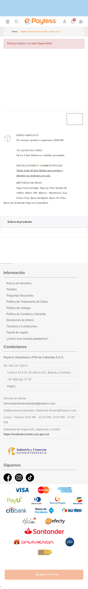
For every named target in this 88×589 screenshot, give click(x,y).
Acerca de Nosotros (18, 283)
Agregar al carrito (47, 574)
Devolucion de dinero (20, 320)
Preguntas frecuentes (20, 295)
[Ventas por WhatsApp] (81, 21)
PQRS (11, 386)
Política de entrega (18, 308)
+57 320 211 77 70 (19, 379)
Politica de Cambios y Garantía (26, 314)
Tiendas (11, 289)
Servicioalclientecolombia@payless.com (29, 403)
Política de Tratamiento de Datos (27, 301)
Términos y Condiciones (21, 326)
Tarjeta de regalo (17, 332)
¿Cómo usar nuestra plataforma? (27, 338)
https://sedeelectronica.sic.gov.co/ (26, 434)
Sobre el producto (20, 222)
